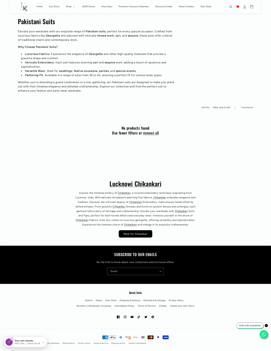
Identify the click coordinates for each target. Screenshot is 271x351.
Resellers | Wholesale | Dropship (94, 306)
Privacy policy (84, 343)
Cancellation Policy (124, 306)
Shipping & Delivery (130, 300)
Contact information (137, 343)
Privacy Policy (176, 300)
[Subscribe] (160, 271)
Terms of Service (147, 306)
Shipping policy (118, 343)
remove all (151, 132)
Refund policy (69, 343)
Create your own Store (182, 306)
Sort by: (206, 107)
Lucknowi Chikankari (135, 183)
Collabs (163, 306)
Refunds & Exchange (154, 300)
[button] (70, 6)
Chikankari (124, 192)
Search (89, 300)
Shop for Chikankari (135, 233)
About (99, 300)
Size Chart (111, 300)
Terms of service (101, 343)
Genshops (55, 343)
